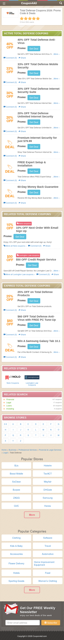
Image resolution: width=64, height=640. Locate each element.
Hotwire (48, 465)
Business (12, 449)
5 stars (38, 18)
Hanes (47, 505)
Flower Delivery (16, 563)
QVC (16, 505)
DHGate (47, 489)
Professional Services (27, 449)
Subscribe (52, 622)
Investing (10, 408)
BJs (16, 465)
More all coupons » (16, 245)
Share (23, 57)
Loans (9, 405)
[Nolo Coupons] (13, 377)
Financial (10, 399)
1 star (22, 18)
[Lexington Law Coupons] (32, 377)
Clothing (16, 537)
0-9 (5, 424)
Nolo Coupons (13, 383)
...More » (56, 54)
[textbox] (22, 622)
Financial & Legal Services (50, 449)
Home (4, 449)
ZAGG (16, 497)
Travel (48, 545)
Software (47, 537)
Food (47, 572)
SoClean (16, 481)
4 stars (34, 18)
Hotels (16, 572)
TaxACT (47, 473)
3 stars (30, 18)
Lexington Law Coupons (32, 384)
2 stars (26, 18)
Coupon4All (29, 3)
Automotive (47, 553)
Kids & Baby (16, 545)
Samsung (48, 497)
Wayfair (47, 481)
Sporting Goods (16, 580)
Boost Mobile (16, 473)
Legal (8, 402)
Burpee (16, 489)
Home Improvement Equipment (44, 563)
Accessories (16, 553)
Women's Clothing (47, 580)
